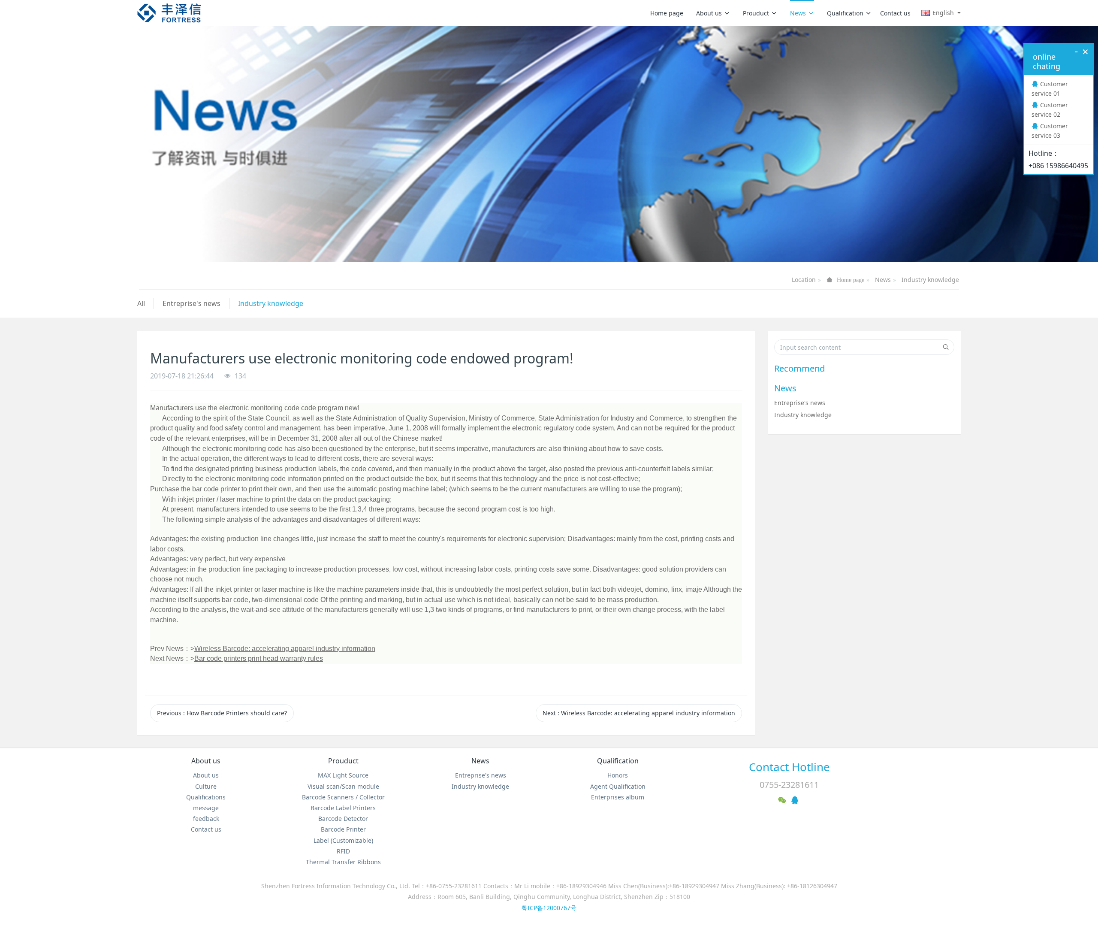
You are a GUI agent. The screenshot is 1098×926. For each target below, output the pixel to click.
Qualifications (206, 797)
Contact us (895, 13)
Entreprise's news (191, 303)
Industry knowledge (930, 279)
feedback (206, 818)
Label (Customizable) (343, 840)
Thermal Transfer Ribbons (343, 862)
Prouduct (756, 13)
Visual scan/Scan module (343, 786)
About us (709, 13)
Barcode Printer (343, 829)
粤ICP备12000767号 (549, 908)
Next (639, 713)
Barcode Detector (343, 818)
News (798, 13)
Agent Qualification (618, 786)
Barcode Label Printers (343, 808)
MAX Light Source (343, 775)
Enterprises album (617, 797)
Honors (617, 775)
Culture (206, 786)
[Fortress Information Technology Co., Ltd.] (169, 13)
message (206, 808)
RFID (343, 851)
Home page (666, 13)
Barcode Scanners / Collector (343, 797)
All (141, 303)
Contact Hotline (789, 767)
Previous (222, 713)
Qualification (845, 13)
